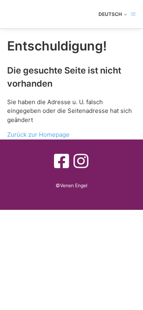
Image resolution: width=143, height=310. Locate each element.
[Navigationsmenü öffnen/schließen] (133, 14)
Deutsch (111, 14)
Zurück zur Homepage (38, 134)
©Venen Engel (71, 185)
